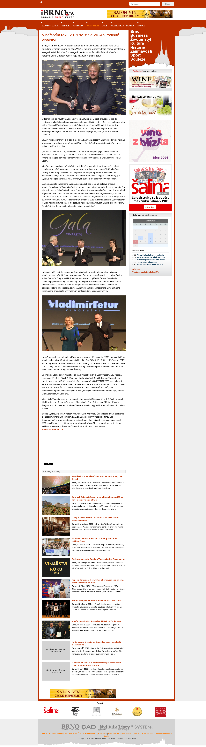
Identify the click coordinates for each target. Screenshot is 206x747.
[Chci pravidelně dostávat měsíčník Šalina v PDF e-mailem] (150, 188)
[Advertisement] (83, 451)
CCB (48, 734)
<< (144, 221)
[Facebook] (41, 3)
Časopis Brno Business (87, 734)
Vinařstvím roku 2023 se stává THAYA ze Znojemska (96, 621)
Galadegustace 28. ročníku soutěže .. (152, 257)
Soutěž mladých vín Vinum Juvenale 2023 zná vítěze (96, 600)
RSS (43, 734)
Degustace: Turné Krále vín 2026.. (150, 265)
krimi (123, 734)
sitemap (136, 734)
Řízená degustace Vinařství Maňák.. (151, 260)
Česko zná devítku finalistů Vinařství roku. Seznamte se (98, 559)
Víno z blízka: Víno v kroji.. (147, 262)
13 (150, 234)
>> (157, 221)
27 (150, 242)
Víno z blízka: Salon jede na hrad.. (150, 255)
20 (150, 238)
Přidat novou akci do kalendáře (145, 272)
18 (140, 238)
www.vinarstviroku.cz (52, 429)
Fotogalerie (102, 734)
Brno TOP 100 (113, 734)
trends (128, 734)
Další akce (136, 269)
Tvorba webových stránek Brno (64, 734)
